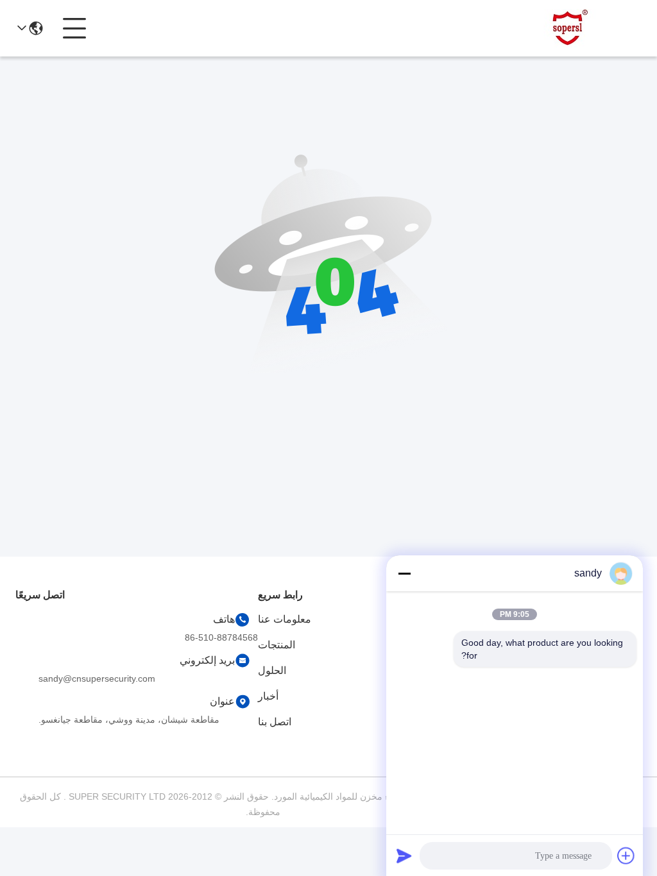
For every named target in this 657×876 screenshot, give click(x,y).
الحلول (272, 670)
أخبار (268, 696)
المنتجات (276, 644)
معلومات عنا (284, 619)
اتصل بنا (274, 721)
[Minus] (404, 573)
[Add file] (626, 855)
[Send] (404, 855)
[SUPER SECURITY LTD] (571, 28)
